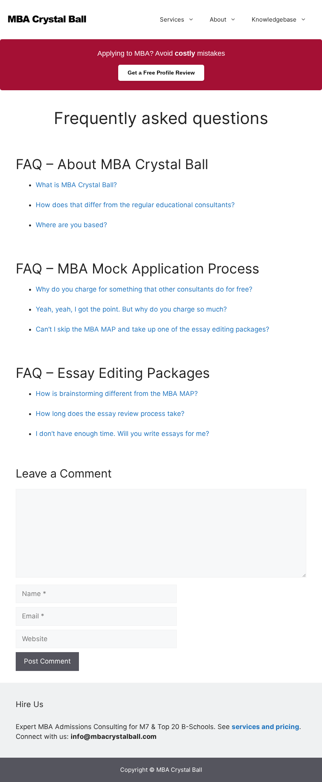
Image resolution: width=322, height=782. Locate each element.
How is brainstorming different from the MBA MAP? (117, 393)
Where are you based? (71, 225)
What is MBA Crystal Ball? (76, 185)
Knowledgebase (274, 19)
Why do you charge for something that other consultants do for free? (144, 289)
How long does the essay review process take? (110, 413)
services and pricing (265, 727)
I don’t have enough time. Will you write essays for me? (122, 433)
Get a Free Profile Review (161, 72)
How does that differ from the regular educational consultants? (135, 205)
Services (172, 19)
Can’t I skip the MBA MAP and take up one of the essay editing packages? (152, 329)
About (218, 19)
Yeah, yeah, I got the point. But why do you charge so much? (131, 309)
